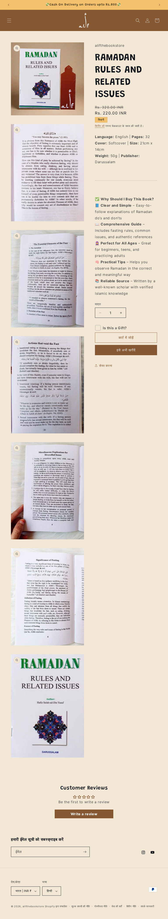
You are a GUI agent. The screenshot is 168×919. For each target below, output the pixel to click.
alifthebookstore (33, 906)
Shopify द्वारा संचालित (56, 906)
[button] (9, 20)
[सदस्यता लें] (84, 852)
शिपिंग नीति (131, 906)
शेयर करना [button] (105, 365)
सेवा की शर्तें (117, 906)
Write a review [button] (84, 814)
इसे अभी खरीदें (126, 350)
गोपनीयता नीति (100, 906)
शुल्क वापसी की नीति (81, 906)
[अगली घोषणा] (159, 5)
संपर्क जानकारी (147, 906)
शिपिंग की (100, 126)
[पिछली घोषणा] (8, 5)
